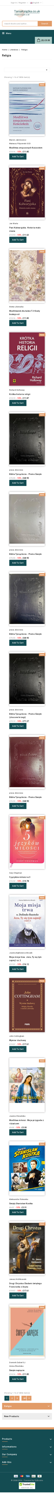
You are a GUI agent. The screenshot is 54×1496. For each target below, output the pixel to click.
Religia (7, 1406)
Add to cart (18, 156)
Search (44, 24)
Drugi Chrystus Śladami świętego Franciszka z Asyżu (25, 1285)
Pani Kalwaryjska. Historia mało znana (25, 229)
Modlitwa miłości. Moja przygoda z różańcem (26, 1122)
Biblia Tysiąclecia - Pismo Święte (25, 474)
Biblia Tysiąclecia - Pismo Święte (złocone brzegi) (25, 715)
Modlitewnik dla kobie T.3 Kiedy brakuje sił (24, 312)
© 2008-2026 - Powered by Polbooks (27, 1480)
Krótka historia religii (19, 394)
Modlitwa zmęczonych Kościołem (25, 148)
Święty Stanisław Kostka (21, 1203)
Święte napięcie (17, 1370)
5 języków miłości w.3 (19, 877)
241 (24, 1398)
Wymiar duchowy (17, 1040)
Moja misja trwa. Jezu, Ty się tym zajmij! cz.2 (25, 959)
